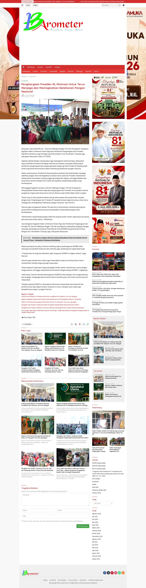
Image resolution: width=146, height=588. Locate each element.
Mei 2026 (95, 522)
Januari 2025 (96, 559)
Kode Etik (95, 487)
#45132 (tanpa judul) (98, 469)
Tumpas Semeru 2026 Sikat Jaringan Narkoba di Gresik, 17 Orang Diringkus (108, 289)
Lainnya (57, 67)
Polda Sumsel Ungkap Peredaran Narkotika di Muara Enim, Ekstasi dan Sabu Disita (107, 282)
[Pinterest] (112, 573)
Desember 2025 (97, 536)
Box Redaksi (96, 479)
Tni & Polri (43, 71)
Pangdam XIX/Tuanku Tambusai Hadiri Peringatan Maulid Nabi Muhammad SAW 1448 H (50, 305)
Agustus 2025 (96, 539)
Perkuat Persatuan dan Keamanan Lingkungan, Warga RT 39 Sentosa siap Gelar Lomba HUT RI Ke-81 (98, 449)
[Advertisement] (78, 50)
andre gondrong (30, 95)
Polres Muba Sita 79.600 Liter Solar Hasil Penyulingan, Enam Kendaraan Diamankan (106, 275)
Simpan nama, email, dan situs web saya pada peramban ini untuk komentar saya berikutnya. (53, 521)
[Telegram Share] (83, 324)
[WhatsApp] (119, 573)
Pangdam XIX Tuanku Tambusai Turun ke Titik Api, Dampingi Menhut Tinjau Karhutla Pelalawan (52, 308)
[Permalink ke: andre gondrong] (23, 96)
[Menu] (22, 5)
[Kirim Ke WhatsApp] (87, 324)
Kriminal (40, 67)
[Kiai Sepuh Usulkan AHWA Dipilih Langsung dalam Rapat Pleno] (99, 359)
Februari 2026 (96, 531)
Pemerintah (53, 71)
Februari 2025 (96, 556)
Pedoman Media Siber (99, 490)
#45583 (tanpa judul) (98, 463)
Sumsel (35, 71)
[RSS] (123, 573)
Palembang (31, 67)
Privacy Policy (96, 493)
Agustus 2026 (96, 514)
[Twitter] (108, 573)
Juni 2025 (95, 545)
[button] (120, 5)
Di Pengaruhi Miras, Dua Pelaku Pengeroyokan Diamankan (107, 303)
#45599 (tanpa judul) (98, 466)
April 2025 (95, 550)
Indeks (35, 5)
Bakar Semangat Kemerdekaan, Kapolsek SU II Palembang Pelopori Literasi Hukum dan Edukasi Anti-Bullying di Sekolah (116, 449)
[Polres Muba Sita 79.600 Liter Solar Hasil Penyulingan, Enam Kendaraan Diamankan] (108, 261)
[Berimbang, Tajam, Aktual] (53, 21)
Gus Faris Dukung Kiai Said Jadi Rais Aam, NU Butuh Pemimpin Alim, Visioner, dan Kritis (72, 1)
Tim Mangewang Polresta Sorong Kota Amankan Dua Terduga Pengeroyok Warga (106, 311)
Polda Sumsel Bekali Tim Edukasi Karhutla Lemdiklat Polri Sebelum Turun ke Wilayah (49, 296)
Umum (96, 71)
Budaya (62, 71)
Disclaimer (95, 482)
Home (28, 5)
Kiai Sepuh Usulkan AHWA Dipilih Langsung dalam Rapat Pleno (113, 359)
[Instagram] (115, 573)
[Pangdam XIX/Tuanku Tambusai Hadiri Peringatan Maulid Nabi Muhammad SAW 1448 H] (31, 360)
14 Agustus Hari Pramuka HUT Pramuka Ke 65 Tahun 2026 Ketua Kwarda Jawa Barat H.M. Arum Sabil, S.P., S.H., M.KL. (108, 473)
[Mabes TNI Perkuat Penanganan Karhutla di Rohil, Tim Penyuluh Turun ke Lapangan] (78, 339)
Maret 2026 (96, 528)
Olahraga (79, 71)
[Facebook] (104, 573)
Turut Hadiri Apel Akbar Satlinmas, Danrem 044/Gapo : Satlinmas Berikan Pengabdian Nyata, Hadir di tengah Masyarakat (55, 311)
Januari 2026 (96, 533)
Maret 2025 (96, 553)
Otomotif (49, 67)
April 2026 (95, 525)
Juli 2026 (95, 516)
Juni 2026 (95, 519)
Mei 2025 (95, 547)
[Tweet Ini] (75, 324)
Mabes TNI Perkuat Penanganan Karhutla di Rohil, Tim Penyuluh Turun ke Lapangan (48, 302)
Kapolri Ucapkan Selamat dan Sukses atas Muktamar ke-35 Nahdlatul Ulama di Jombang (51, 299)
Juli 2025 (95, 542)
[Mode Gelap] (124, 5)
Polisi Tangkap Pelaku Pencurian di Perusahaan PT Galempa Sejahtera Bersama (107, 296)
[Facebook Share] (71, 324)
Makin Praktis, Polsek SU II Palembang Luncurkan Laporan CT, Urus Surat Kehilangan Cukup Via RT (108, 432)
